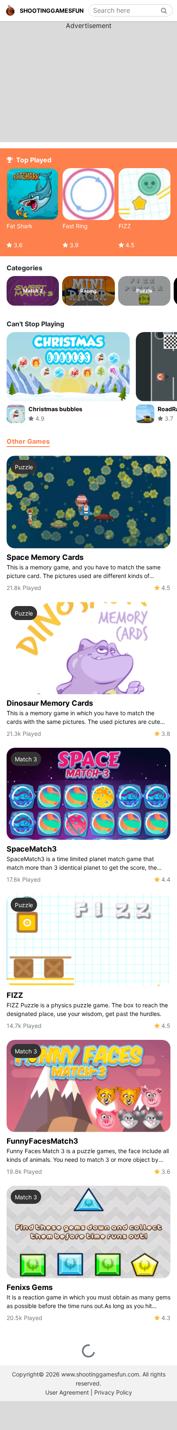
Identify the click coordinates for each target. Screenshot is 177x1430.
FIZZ (15, 995)
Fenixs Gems (30, 1287)
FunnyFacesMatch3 (42, 1141)
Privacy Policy (113, 1392)
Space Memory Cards (45, 557)
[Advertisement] (88, 81)
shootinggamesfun (52, 10)
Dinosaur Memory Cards (50, 703)
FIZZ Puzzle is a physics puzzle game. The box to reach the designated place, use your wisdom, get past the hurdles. (87, 1009)
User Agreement (67, 1392)
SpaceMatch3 (32, 849)
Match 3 (26, 759)
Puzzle (24, 466)
